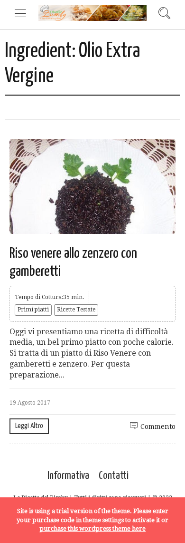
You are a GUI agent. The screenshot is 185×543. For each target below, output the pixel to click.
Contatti (114, 475)
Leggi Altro (29, 425)
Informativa (68, 475)
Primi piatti (33, 309)
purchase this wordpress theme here (92, 528)
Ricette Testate (76, 309)
